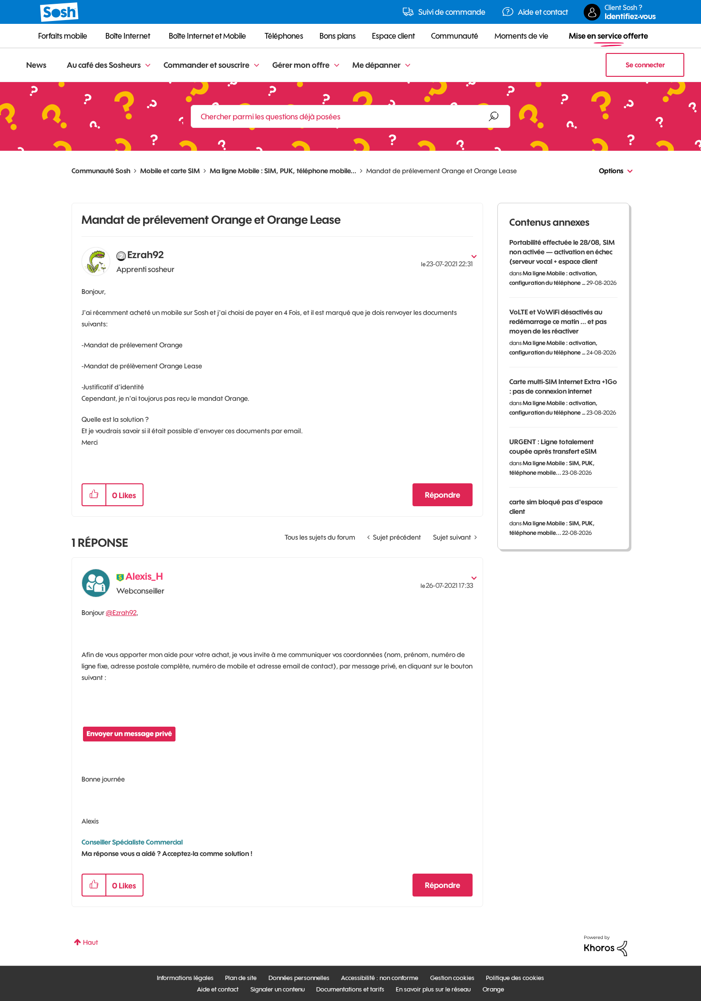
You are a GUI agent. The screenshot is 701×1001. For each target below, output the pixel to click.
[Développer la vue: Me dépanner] (407, 65)
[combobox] (350, 116)
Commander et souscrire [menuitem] (206, 65)
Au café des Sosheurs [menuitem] (104, 65)
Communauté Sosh (101, 171)
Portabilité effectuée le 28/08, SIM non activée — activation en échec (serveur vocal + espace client (562, 252)
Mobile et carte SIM (170, 171)
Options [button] (611, 171)
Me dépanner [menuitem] (376, 65)
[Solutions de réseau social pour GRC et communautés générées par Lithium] (605, 945)
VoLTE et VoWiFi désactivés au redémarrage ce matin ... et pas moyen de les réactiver (558, 321)
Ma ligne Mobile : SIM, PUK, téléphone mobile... (283, 171)
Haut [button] (90, 942)
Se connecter (645, 65)
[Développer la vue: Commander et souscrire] (256, 65)
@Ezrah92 (121, 612)
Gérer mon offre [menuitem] (301, 65)
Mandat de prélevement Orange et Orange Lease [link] (441, 171)
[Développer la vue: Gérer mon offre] (336, 65)
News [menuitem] (36, 65)
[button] (93, 494)
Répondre (442, 495)
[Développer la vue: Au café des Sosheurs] (148, 65)
